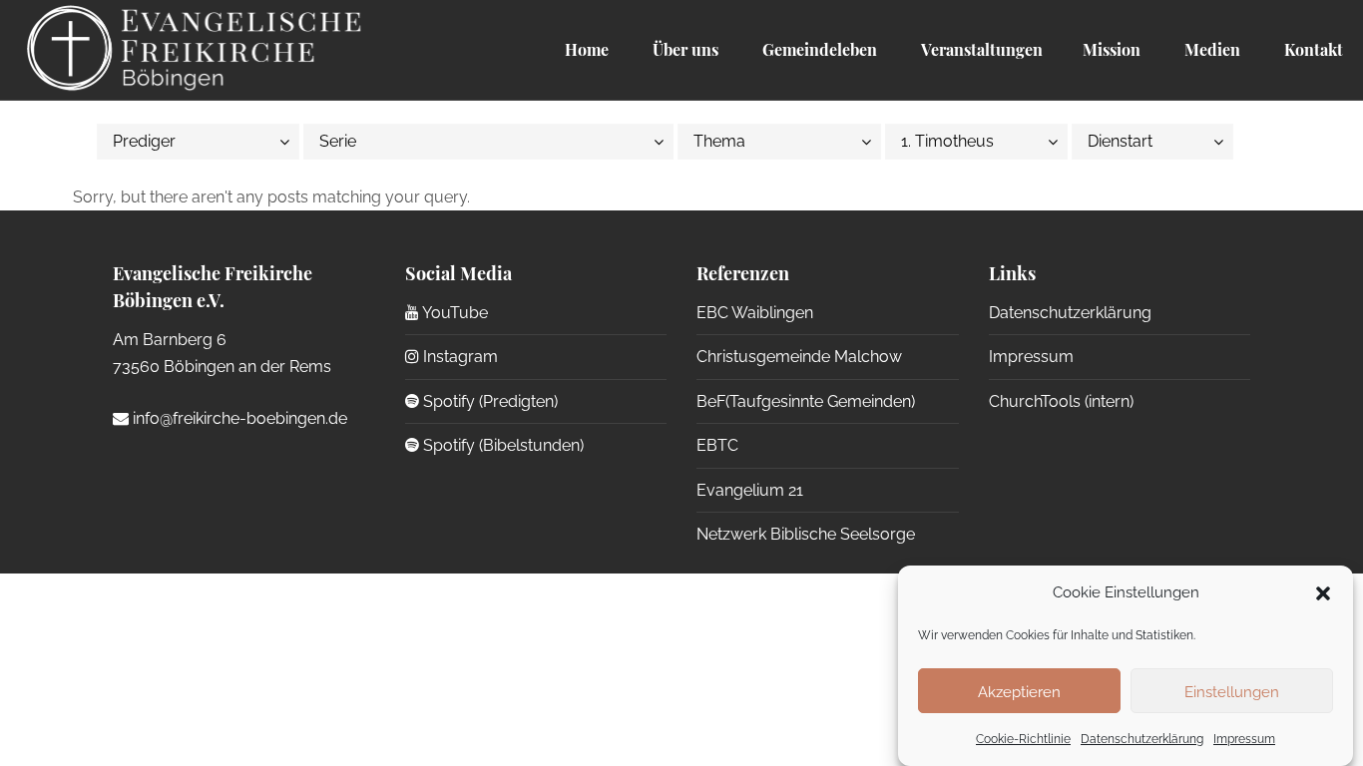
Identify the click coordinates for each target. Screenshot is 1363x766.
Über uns (683, 49)
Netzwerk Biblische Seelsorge (805, 534)
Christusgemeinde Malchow (799, 356)
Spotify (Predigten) (488, 401)
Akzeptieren (1019, 691)
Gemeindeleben (817, 49)
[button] (1323, 593)
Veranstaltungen (980, 49)
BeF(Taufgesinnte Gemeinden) (805, 401)
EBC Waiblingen (754, 312)
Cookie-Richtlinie (1023, 739)
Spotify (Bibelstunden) (501, 445)
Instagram (458, 356)
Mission (1111, 49)
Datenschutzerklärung (1142, 739)
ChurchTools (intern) (1061, 401)
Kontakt (1311, 49)
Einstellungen (1231, 691)
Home (587, 49)
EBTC (717, 445)
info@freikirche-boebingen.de (238, 418)
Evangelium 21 (749, 490)
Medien (1210, 49)
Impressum (1244, 739)
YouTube (453, 312)
